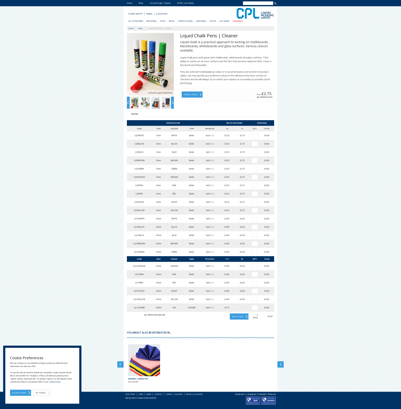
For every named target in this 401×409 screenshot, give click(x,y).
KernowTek (151, 398)
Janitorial (201, 21)
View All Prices (191, 94)
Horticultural (185, 21)
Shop (141, 3)
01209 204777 (135, 14)
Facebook (239, 394)
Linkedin (262, 394)
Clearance (237, 21)
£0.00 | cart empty (185, 3)
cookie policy (54, 381)
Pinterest (272, 394)
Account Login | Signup (160, 3)
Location (161, 14)
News (148, 394)
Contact (158, 394)
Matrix (134, 114)
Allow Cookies (19, 393)
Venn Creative (138, 398)
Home (129, 3)
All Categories (135, 21)
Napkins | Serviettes (138, 378)
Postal (213, 21)
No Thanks (40, 393)
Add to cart (237, 316)
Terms (169, 394)
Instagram (251, 394)
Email (149, 14)
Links (140, 394)
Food (163, 21)
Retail (172, 21)
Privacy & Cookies (194, 394)
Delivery (179, 394)
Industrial (151, 21)
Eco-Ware (224, 21)
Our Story (130, 394)
